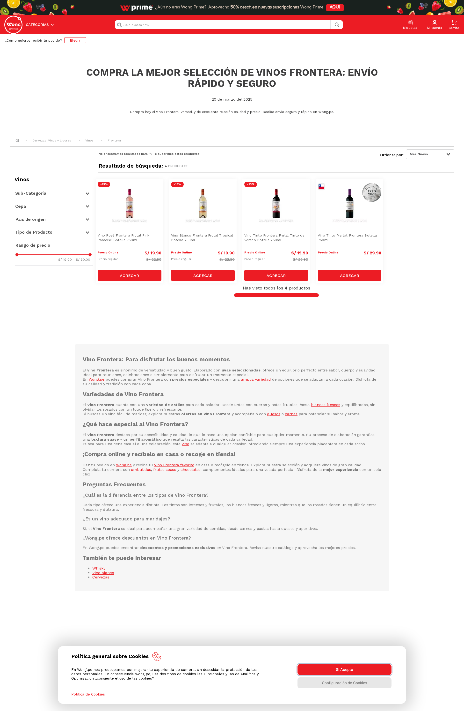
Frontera (114, 140)
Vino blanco (103, 572)
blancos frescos (325, 404)
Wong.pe (96, 379)
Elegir (75, 40)
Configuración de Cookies (344, 683)
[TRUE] (129, 275)
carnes (291, 414)
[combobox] (229, 24)
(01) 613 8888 (279, 622)
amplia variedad (256, 379)
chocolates (191, 469)
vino (185, 444)
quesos (273, 414)
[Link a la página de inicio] (17, 140)
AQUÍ (335, 7)
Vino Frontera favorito (174, 465)
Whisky (98, 568)
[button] (434, 25)
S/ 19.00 (65, 259)
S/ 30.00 (81, 259)
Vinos (89, 140)
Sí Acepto (344, 669)
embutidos (141, 469)
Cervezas (100, 577)
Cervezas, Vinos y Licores (51, 140)
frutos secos (164, 469)
